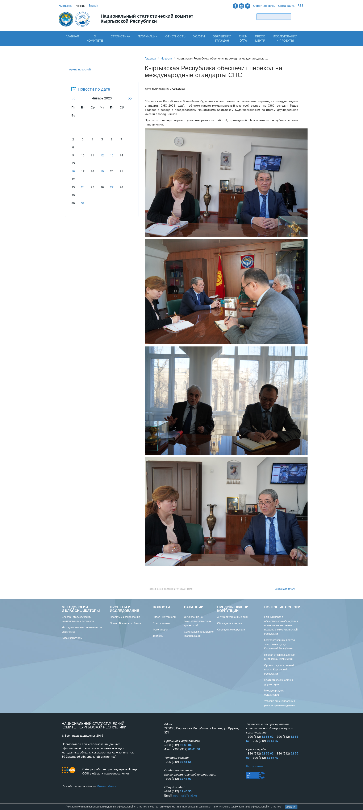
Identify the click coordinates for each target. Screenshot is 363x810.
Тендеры (158, 635)
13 (111, 155)
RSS (300, 5)
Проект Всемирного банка (125, 623)
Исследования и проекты (285, 38)
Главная (72, 36)
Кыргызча (65, 5)
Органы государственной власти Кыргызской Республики (279, 669)
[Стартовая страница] (75, 19)
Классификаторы (72, 638)
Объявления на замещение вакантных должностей (197, 621)
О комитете (95, 38)
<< (73, 98)
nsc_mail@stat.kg (185, 795)
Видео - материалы (164, 616)
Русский (80, 5)
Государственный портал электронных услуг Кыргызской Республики (279, 644)
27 (111, 187)
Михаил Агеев (106, 786)
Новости (166, 58)
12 (102, 155)
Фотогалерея (160, 629)
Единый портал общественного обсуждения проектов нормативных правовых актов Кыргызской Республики (281, 625)
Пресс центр (260, 38)
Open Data (243, 38)
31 (82, 203)
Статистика (120, 36)
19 (102, 171)
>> (130, 98)
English (93, 5)
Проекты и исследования (125, 616)
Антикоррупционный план (233, 616)
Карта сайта (286, 5)
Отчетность (175, 36)
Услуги (199, 36)
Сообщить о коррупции (231, 629)
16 (73, 171)
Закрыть (291, 807)
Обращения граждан (222, 38)
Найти (298, 16)
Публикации (148, 36)
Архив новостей (80, 69)
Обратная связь (264, 5)
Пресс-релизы (161, 623)
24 (82, 187)
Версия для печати (285, 588)
